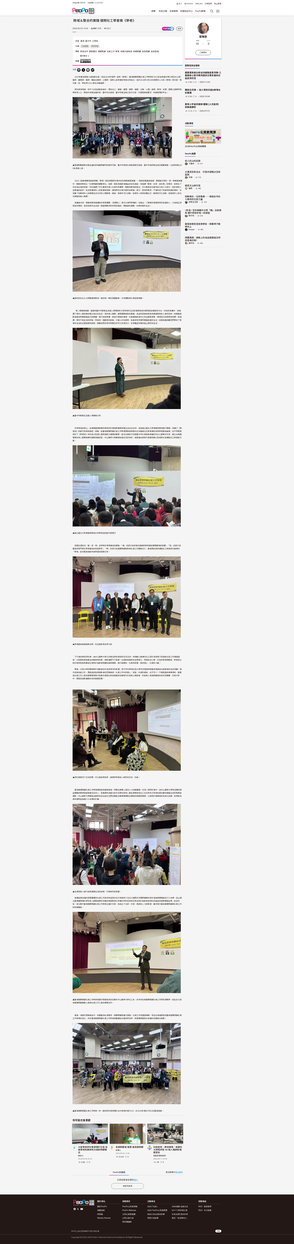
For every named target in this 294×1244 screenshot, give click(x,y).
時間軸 (100, 1214)
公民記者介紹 (128, 1218)
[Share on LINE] (88, 70)
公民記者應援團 (129, 1214)
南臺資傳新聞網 (159, 1156)
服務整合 (93, 51)
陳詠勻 (80, 1156)
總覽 (153, 11)
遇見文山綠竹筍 (193, 185)
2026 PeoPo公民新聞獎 (157, 1210)
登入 (180, 3)
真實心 (118, 1150)
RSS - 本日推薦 (205, 1210)
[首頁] (83, 11)
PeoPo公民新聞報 (130, 1206)
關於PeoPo (102, 1206)
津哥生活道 (193, 202)
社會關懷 (84, 46)
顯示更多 (84, 56)
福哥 (190, 188)
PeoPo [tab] (119, 1172)
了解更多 (203, 52)
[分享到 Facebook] (79, 70)
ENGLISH (199, 4)
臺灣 (82, 41)
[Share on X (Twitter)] (83, 70)
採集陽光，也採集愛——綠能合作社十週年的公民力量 (202, 198)
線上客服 (217, 4)
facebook (75, 1209)
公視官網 (208, 4)
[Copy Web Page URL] (92, 70)
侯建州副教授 (126, 51)
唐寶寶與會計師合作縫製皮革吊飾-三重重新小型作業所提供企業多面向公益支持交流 (203, 75)
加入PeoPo (188, 4)
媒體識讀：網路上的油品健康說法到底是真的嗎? (202, 239)
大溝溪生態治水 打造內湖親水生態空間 (202, 173)
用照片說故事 (153, 1218)
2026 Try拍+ (152, 1206)
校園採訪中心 (186, 11)
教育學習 (94, 46)
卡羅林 (191, 164)
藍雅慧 (203, 36)
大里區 (95, 41)
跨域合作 (84, 51)
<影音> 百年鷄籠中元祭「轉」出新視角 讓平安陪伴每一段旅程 (203, 211)
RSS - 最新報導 (205, 1206)
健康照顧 (102, 51)
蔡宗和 (191, 216)
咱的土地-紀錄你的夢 (156, 1214)
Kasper (192, 229)
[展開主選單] (217, 11)
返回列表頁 (127, 1186)
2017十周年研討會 (179, 1210)
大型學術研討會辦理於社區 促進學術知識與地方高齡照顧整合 (92, 1149)
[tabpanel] (128, 1179)
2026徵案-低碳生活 (180, 1206)
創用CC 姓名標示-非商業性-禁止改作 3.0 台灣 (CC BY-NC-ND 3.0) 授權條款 (86, 61)
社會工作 (111, 51)
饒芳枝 (191, 243)
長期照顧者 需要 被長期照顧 (129, 1146)
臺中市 (88, 41)
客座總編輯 (127, 1221)
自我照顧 (146, 51)
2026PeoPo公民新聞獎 (195, 146)
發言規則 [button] (179, 1172)
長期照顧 (137, 51)
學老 (117, 51)
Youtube (81, 1209)
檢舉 (179, 29)
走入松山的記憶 (193, 160)
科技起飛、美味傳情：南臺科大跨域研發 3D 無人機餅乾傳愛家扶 (167, 1149)
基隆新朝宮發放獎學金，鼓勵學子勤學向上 (202, 225)
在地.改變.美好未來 (180, 1214)
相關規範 (101, 1210)
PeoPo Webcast (129, 1210)
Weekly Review (104, 1218)
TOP (218, 1231)
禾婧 (190, 177)
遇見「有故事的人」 (180, 1218)
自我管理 (155, 51)
